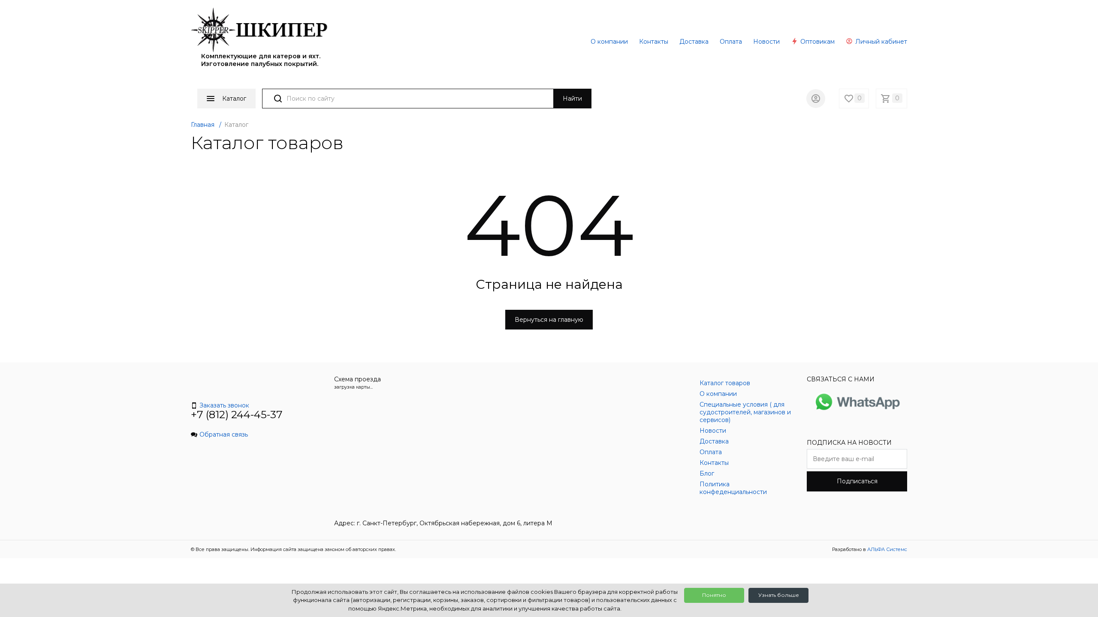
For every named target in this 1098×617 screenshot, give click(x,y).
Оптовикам (817, 41)
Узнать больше (778, 595)
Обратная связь (223, 434)
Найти (572, 98)
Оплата (731, 41)
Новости (766, 41)
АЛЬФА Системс (886, 549)
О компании (609, 41)
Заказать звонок (224, 405)
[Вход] (815, 98)
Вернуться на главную (549, 319)
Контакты (653, 41)
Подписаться (857, 481)
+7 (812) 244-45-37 (237, 414)
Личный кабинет (880, 41)
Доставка (694, 41)
